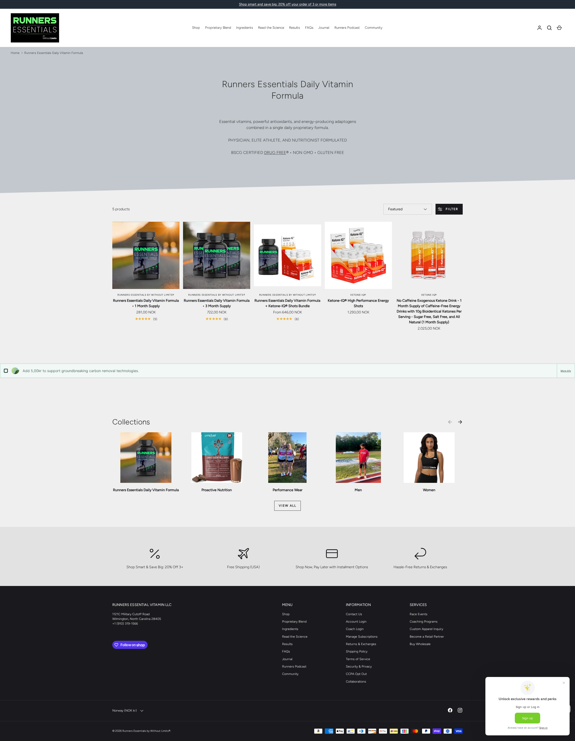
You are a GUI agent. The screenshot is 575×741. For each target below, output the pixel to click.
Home (15, 53)
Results (294, 28)
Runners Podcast (347, 28)
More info (566, 370)
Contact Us (354, 614)
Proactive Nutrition (216, 490)
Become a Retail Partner (427, 637)
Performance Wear (287, 490)
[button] (549, 28)
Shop (196, 28)
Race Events (418, 614)
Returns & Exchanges (361, 644)
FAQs (309, 28)
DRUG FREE (275, 152)
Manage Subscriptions (362, 637)
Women (429, 490)
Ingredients (244, 28)
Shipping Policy (356, 651)
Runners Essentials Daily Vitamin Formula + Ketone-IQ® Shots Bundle (287, 303)
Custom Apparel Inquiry (426, 629)
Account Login (356, 621)
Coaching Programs (424, 621)
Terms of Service (358, 659)
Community (374, 28)
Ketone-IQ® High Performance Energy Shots (358, 303)
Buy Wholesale (420, 644)
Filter (451, 209)
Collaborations (356, 681)
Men (358, 490)
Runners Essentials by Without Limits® (146, 730)
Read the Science (271, 28)
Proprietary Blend (218, 28)
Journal (323, 28)
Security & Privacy (359, 666)
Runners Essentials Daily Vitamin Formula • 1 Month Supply (146, 303)
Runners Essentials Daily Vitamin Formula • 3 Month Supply (217, 303)
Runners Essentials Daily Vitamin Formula (53, 53)
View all (287, 506)
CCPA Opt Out (356, 674)
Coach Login (355, 629)
